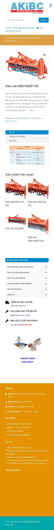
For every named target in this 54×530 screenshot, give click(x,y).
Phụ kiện (13, 140)
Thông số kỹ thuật (17, 136)
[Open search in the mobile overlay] (27, 20)
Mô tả (11, 132)
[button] (44, 55)
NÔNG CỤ (20, 37)
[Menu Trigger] (50, 5)
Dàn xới (29, 37)
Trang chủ (9, 37)
